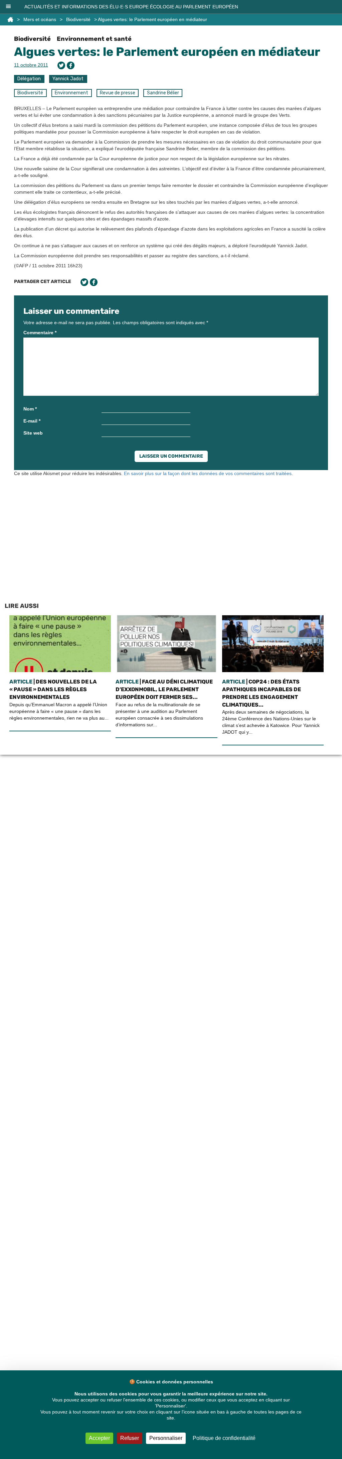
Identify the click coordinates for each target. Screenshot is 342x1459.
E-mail (31, 421)
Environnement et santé (94, 38)
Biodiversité (78, 19)
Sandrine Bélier (163, 93)
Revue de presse (117, 93)
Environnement (71, 93)
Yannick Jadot (67, 79)
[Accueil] (10, 19)
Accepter (99, 1438)
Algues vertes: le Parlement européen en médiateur (167, 51)
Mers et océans (39, 19)
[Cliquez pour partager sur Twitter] (61, 65)
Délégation (29, 79)
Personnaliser (165, 1438)
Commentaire (39, 332)
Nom (30, 409)
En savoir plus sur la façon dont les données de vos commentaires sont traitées (208, 473)
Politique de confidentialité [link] (224, 1438)
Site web (33, 433)
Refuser (129, 1438)
